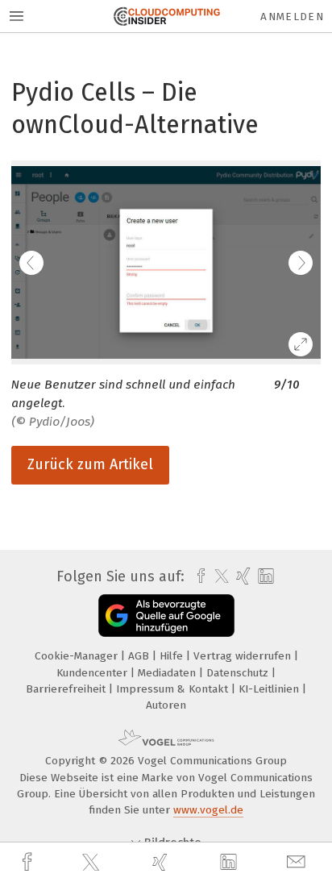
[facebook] (29, 862)
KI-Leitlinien (270, 689)
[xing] (162, 862)
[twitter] (93, 862)
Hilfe (173, 656)
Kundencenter (93, 673)
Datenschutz (239, 673)
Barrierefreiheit (67, 689)
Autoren (166, 705)
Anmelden (292, 16)
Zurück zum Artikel (90, 464)
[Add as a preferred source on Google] (166, 615)
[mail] (298, 862)
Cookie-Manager (78, 656)
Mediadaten (168, 673)
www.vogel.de (208, 810)
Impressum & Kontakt (173, 689)
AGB (140, 656)
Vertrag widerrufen (243, 656)
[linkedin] (230, 862)
